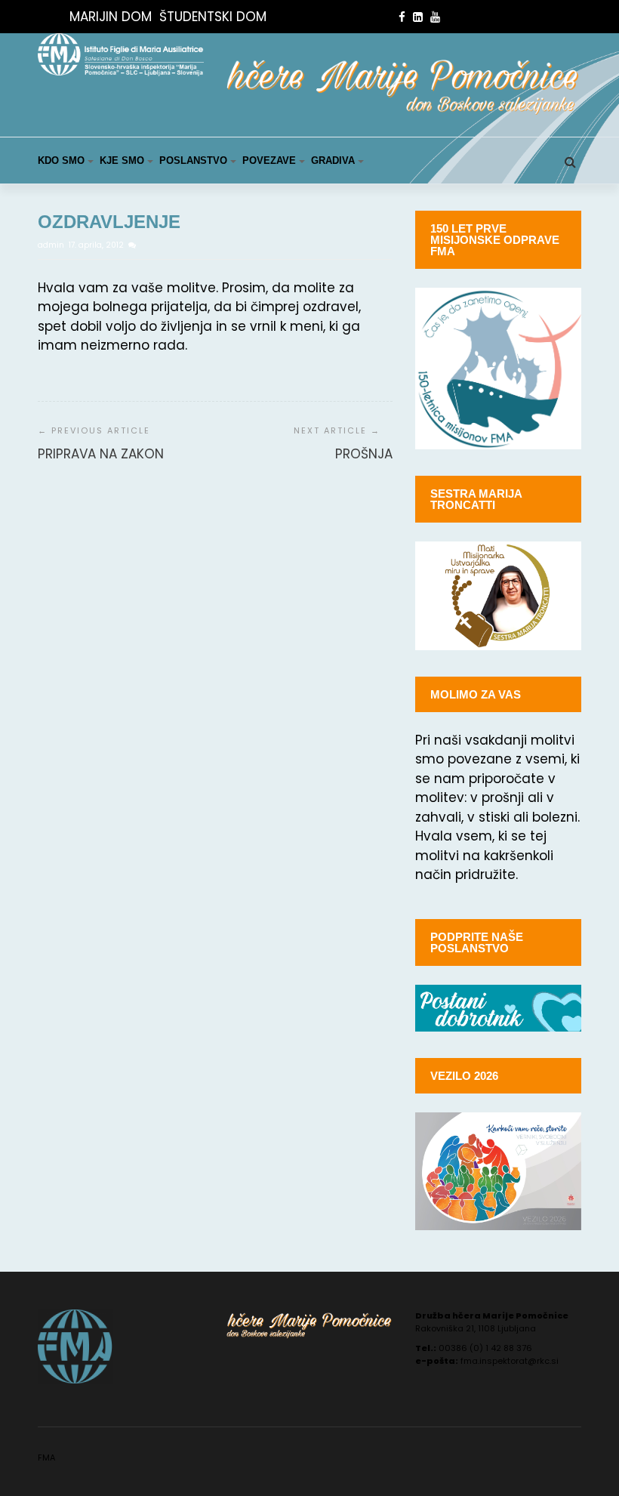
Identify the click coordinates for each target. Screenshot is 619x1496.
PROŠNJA (364, 454)
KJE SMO (122, 160)
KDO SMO (61, 160)
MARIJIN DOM (110, 17)
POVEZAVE (269, 160)
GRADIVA (333, 160)
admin (52, 245)
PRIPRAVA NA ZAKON (101, 454)
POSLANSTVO (193, 160)
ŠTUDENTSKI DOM (212, 17)
